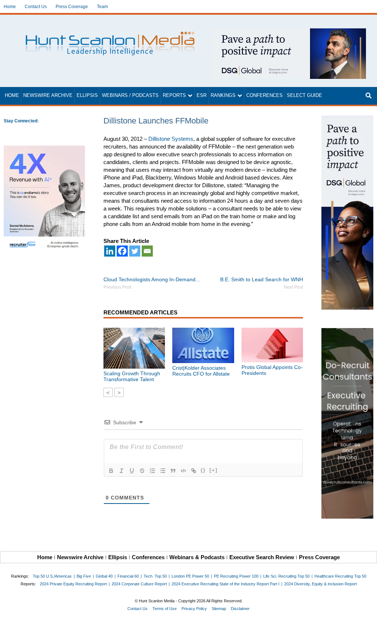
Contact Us (36, 6)
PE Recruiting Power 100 (236, 576)
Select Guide (304, 95)
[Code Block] (183, 470)
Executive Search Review (261, 557)
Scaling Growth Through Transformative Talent (131, 376)
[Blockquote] (173, 470)
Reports (174, 95)
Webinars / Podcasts (130, 95)
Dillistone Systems (170, 139)
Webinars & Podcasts (197, 557)
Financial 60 (128, 576)
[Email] (147, 251)
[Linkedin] (109, 251)
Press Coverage (72, 6)
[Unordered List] (163, 470)
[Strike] (142, 470)
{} (203, 470)
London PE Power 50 (190, 576)
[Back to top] (366, 609)
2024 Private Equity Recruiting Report (73, 584)
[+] (213, 470)
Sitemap (219, 608)
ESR (202, 95)
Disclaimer (240, 608)
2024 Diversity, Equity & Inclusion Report (320, 584)
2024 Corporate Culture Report (139, 584)
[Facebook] (122, 251)
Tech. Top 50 (155, 576)
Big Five (84, 576)
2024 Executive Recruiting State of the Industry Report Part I (225, 584)
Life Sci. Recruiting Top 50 (286, 576)
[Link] (193, 470)
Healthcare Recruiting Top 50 (340, 576)
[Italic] (121, 470)
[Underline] (132, 470)
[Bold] (111, 470)
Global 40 (104, 576)
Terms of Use (164, 608)
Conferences (264, 95)
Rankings (223, 95)
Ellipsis (87, 95)
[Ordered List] (152, 470)
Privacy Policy (194, 608)
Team (102, 6)
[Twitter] (134, 251)
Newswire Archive (48, 95)
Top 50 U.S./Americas (52, 576)
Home (10, 6)
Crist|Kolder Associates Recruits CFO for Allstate (201, 371)
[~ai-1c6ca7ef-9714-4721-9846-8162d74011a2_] (288, 32)
